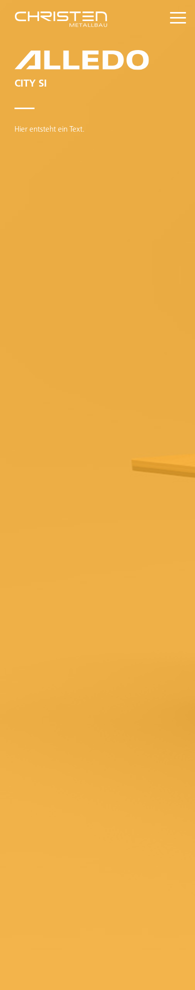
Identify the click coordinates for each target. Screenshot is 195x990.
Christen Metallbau (71, 21)
